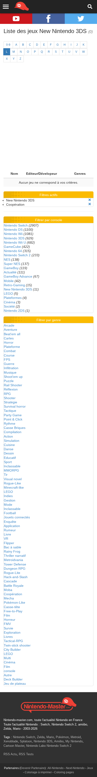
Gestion (9, 500)
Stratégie (10, 402)
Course (9, 355)
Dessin (9, 453)
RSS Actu (10, 754)
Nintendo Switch (16, 225)
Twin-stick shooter (17, 645)
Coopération (13, 594)
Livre (7, 534)
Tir (6, 474)
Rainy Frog (12, 551)
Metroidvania (13, 560)
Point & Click (13, 419)
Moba (8, 590)
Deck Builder (13, 679)
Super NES (12, 264)
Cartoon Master (14, 745)
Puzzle (9, 381)
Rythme (9, 423)
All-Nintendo (56, 768)
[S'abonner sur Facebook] (48, 18)
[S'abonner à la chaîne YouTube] (16, 18)
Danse (8, 449)
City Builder (12, 649)
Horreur (9, 619)
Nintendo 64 (13, 251)
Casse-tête (12, 607)
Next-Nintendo (75, 768)
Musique (10, 372)
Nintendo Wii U (15, 242)
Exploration (12, 632)
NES (7, 259)
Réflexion (11, 389)
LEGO (8, 293)
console (9, 671)
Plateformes (13, 298)
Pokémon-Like (14, 602)
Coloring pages (64, 772)
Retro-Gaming (14, 285)
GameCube (12, 247)
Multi (7, 658)
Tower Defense (15, 564)
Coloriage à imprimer (38, 772)
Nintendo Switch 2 (17, 255)
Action (8, 436)
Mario (50, 737)
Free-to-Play (13, 611)
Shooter (10, 398)
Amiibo (59, 741)
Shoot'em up (13, 377)
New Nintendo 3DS (18, 289)
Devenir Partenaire (32, 768)
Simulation (11, 440)
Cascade (10, 581)
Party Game (13, 415)
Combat (10, 351)
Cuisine (9, 445)
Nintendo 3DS (14, 238)
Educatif (10, 458)
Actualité (10, 272)
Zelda (40, 737)
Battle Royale (14, 585)
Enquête (10, 522)
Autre (8, 675)
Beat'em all (12, 334)
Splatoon (26, 741)
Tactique (10, 411)
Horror (8, 342)
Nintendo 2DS (14, 310)
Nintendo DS (13, 229)
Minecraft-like (14, 487)
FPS (7, 359)
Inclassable (12, 466)
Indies (8, 496)
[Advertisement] (48, 119)
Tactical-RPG (13, 641)
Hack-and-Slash (16, 577)
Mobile (9, 281)
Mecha (9, 598)
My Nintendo (74, 741)
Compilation (12, 432)
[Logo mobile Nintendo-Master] (15, 6)
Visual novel (13, 479)
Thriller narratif (15, 556)
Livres (8, 637)
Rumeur (10, 530)
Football (10, 513)
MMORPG (11, 470)
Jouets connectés (17, 517)
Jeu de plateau (15, 683)
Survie (8, 628)
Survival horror (15, 406)
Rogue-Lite (12, 573)
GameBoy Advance (18, 276)
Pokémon (62, 737)
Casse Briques (14, 428)
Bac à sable (12, 547)
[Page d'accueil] (48, 705)
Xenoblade (11, 741)
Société (9, 306)
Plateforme (12, 347)
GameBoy (11, 268)
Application (12, 526)
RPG (7, 394)
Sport (8, 462)
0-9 (8, 44)
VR (6, 538)
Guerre (9, 364)
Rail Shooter (13, 385)
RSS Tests (26, 754)
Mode (8, 504)
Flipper (9, 543)
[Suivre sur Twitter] (81, 18)
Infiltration (11, 368)
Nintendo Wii (13, 234)
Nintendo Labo (36, 745)
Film (7, 615)
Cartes (9, 338)
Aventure (10, 329)
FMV (7, 624)
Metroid (76, 737)
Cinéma (9, 302)
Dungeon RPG (14, 568)
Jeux (90, 768)
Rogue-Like (12, 483)
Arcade (9, 325)
